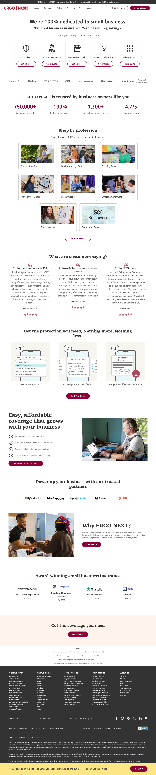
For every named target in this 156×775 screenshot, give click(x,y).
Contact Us (13, 718)
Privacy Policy (98, 728)
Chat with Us (44, 718)
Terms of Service (86, 728)
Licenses (108, 728)
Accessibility (117, 728)
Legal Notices (142, 747)
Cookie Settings (100, 769)
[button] (26, 55)
